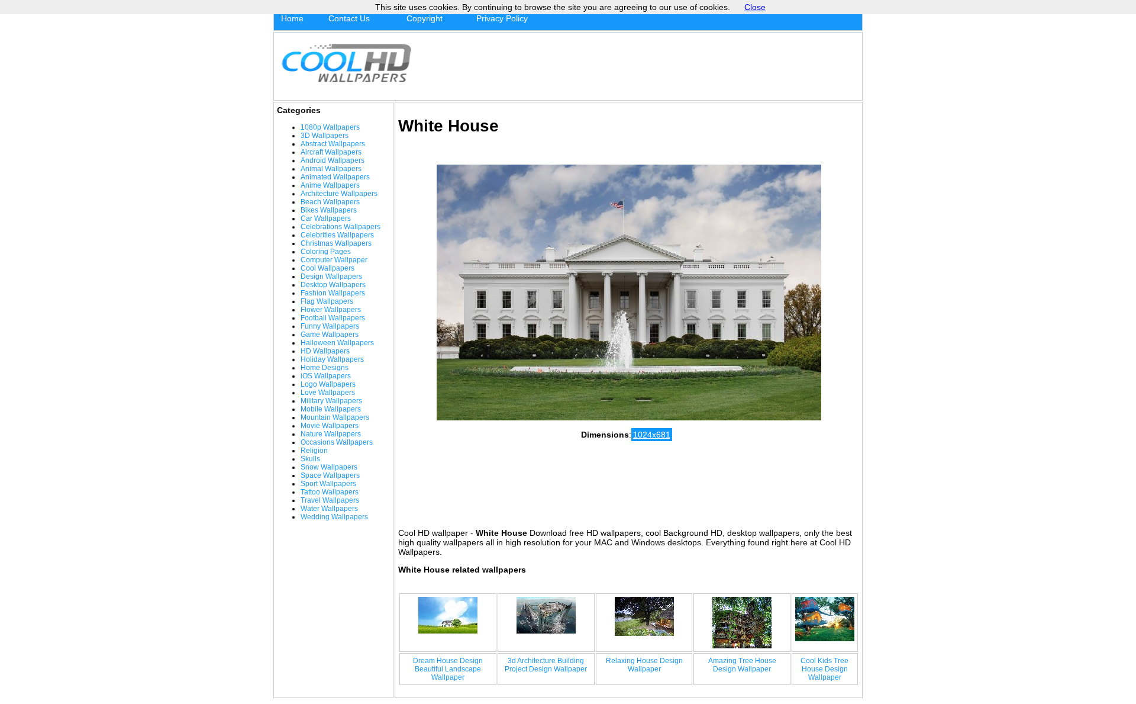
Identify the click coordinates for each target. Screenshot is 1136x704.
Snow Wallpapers (329, 467)
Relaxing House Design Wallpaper (644, 665)
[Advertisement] (639, 66)
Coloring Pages (326, 251)
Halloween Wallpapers (337, 343)
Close (755, 7)
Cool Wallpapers (327, 268)
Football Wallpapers (333, 318)
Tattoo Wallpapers (330, 492)
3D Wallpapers (324, 135)
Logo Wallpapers (328, 384)
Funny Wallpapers (330, 326)
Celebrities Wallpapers (337, 235)
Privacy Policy (502, 18)
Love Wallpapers (328, 392)
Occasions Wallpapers (337, 442)
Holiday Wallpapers (332, 359)
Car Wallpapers (326, 218)
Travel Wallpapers (330, 500)
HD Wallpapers (325, 351)
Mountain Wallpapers (335, 417)
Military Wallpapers (331, 401)
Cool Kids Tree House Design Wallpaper (824, 669)
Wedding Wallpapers (334, 517)
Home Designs (324, 368)
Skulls (310, 459)
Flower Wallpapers (331, 310)
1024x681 (651, 434)
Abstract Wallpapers (333, 144)
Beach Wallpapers (330, 202)
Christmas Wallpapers (336, 243)
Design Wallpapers (331, 276)
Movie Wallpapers (330, 426)
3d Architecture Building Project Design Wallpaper (546, 665)
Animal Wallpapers (331, 169)
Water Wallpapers (329, 508)
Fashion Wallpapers (333, 293)
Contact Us (349, 18)
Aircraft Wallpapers (331, 152)
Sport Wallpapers (328, 484)
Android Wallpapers (332, 160)
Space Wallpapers (330, 475)
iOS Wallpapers (326, 376)
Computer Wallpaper (334, 260)
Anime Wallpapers (330, 185)
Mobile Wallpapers (331, 409)
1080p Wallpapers (330, 127)
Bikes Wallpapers (329, 210)
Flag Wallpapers (327, 301)
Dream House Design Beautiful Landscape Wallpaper (448, 669)
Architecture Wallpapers (339, 193)
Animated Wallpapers (335, 177)
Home (292, 18)
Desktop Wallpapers (333, 285)
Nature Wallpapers (331, 434)
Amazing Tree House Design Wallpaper (742, 665)
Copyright (424, 18)
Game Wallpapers (330, 334)
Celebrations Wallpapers (340, 227)
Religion (314, 450)
